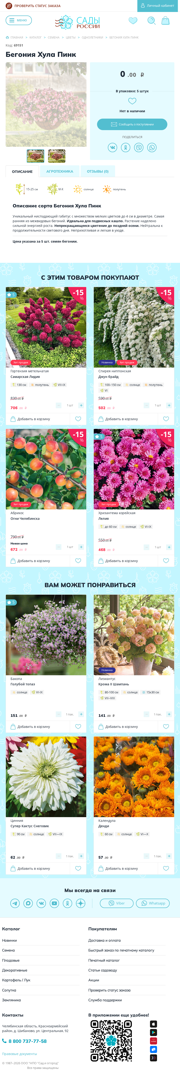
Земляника (11, 1000)
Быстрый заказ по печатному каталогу (121, 950)
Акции (93, 980)
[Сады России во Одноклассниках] (67, 903)
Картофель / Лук (16, 980)
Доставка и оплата (104, 940)
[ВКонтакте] (112, 147)
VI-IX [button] (148, 526)
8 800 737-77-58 (28, 1041)
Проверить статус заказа (109, 990)
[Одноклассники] (125, 147)
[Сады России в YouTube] (54, 903)
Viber (120, 903)
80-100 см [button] (111, 692)
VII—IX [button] (57, 834)
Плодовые (10, 960)
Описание (22, 171)
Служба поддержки (105, 1000)
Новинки (9, 940)
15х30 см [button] (152, 692)
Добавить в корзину (34, 419)
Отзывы (98, 171)
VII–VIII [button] (110, 698)
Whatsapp (157, 903)
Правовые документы (19, 1054)
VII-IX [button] (61, 385)
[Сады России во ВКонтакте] (41, 903)
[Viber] (138, 147)
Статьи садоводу (102, 970)
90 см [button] (21, 834)
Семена (8, 950)
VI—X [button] (144, 834)
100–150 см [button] (113, 385)
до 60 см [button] (111, 526)
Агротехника (59, 171)
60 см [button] (108, 834)
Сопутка (9, 990)
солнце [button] (135, 385)
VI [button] (106, 390)
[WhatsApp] (152, 147)
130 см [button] (21, 385)
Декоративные (14, 970)
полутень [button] (42, 385)
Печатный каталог (104, 960)
